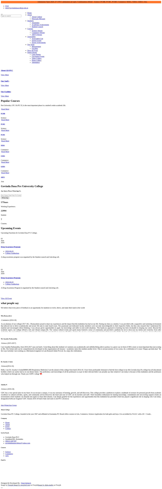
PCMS (3, 135)
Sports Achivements (39, 43)
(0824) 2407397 (11, 441)
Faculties (35, 48)
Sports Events (36, 41)
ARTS (3, 177)
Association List (37, 39)
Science (8, 452)
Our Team (30, 45)
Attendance (36, 62)
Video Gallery (37, 58)
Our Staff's (5, 81)
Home (29, 13)
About (29, 15)
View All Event (6, 298)
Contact (8, 429)
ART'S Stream (37, 35)
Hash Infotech (26, 483)
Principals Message (38, 19)
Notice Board (32, 52)
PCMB (3, 113)
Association (31, 37)
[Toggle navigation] (2, 14)
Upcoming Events (38, 56)
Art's (7, 456)
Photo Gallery (36, 60)
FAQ (7, 6)
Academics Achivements (40, 25)
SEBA (3, 145)
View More (5, 75)
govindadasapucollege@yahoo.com (17, 443)
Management (36, 46)
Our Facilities (6, 92)
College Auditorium (12, 253)
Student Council (37, 27)
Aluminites (35, 23)
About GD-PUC (7, 70)
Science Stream (37, 31)
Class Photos (36, 54)
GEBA (3, 166)
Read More (5, 109)
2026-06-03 (9, 251)
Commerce (9, 454)
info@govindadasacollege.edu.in (16, 8)
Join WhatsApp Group (9, 405)
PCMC (3, 124)
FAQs (7, 427)
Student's (30, 21)
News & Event (32, 50)
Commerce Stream (38, 33)
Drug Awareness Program (10, 247)
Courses (30, 29)
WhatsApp (5, 198)
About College (37, 17)
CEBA (3, 156)
